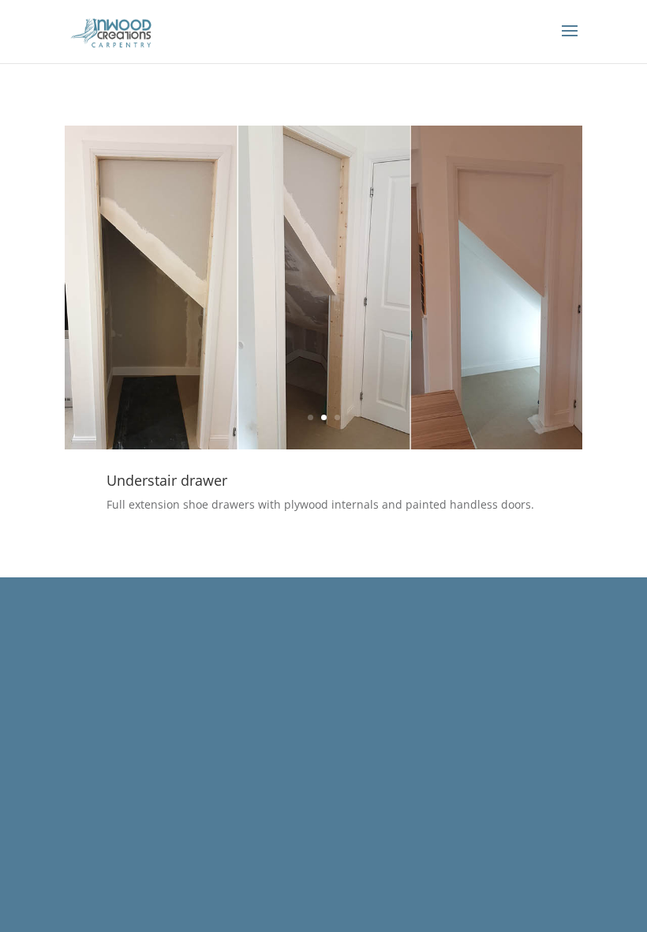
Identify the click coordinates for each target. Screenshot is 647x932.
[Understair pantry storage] (323, 449)
